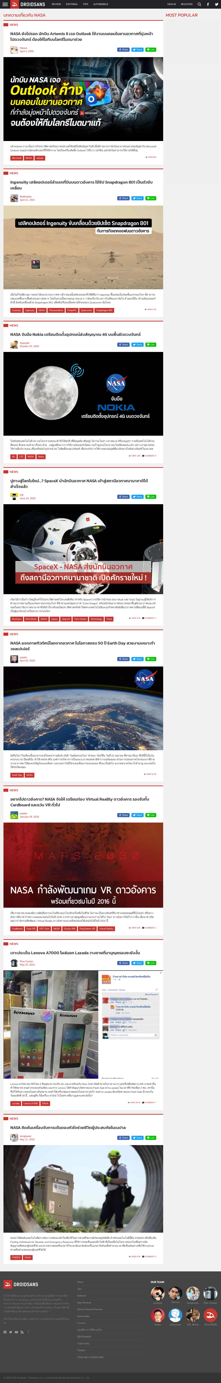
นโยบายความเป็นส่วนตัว (90, 1357)
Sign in (171, 4)
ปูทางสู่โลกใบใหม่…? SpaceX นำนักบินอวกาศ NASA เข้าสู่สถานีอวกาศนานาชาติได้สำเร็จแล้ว (79, 484)
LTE (21, 456)
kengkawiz (25, 1136)
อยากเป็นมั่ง (210, 1324)
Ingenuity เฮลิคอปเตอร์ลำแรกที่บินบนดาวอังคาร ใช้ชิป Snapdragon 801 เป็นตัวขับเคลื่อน (81, 185)
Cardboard (17, 928)
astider (23, 813)
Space (54, 619)
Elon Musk (31, 619)
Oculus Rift (69, 928)
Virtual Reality (106, 928)
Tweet (139, 49)
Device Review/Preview (90, 1309)
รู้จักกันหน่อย (84, 1336)
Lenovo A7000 (31, 1103)
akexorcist (175, 1324)
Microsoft (16, 158)
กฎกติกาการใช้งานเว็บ (89, 1329)
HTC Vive (44, 928)
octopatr (157, 1303)
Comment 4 (150, 1256)
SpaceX (66, 619)
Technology (96, 619)
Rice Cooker (26, 961)
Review (56, 4)
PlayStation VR (87, 928)
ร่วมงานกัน (83, 1343)
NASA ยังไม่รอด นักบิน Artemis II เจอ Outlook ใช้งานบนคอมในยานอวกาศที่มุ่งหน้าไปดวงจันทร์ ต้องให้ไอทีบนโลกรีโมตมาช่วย (81, 37)
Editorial (72, 4)
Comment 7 (150, 1102)
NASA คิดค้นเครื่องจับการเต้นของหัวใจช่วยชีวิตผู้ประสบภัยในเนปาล (68, 1127)
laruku (158, 1324)
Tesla (109, 619)
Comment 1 (150, 618)
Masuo (23, 48)
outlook (40, 158)
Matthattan (26, 196)
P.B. (22, 495)
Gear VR (31, 928)
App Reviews (84, 1302)
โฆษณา (81, 1350)
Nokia (41, 456)
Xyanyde (24, 343)
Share (125, 49)
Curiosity (16, 310)
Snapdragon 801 (104, 310)
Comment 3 (150, 456)
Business (16, 619)
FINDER (16, 1257)
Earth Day (17, 775)
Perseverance (56, 310)
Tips (85, 4)
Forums (81, 1323)
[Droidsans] (27, 4)
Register (187, 4)
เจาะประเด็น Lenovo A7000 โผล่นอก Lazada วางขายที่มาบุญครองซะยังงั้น (75, 953)
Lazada (15, 1103)
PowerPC (72, 310)
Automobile (100, 4)
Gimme (175, 1302)
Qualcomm (86, 310)
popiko (23, 657)
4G (13, 456)
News (14, 24)
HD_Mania (193, 1324)
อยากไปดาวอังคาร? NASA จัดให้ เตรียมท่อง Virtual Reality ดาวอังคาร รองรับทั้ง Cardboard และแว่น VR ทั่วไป (79, 802)
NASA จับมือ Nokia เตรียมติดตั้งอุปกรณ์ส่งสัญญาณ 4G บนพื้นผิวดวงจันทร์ (75, 334)
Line (152, 49)
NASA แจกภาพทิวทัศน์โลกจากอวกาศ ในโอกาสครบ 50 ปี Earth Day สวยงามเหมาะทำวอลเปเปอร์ (82, 646)
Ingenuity (29, 310)
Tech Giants (80, 619)
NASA (29, 158)
